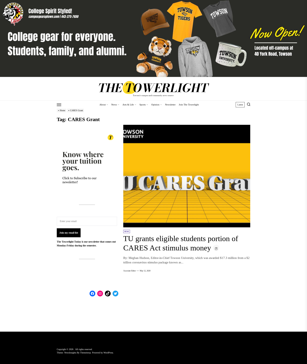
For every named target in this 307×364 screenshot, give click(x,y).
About (102, 104)
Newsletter (170, 104)
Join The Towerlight (189, 104)
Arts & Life (128, 104)
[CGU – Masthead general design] (153, 1)
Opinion (155, 104)
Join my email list (68, 233)
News (114, 104)
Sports (142, 104)
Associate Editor (129, 271)
